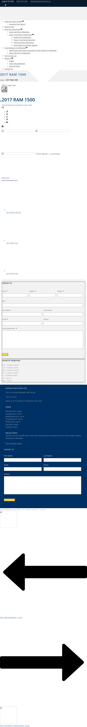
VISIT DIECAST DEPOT (14, 443)
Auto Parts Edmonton (13, 29)
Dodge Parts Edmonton (22, 37)
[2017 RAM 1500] (22, 240)
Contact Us (9, 69)
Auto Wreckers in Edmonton (15, 48)
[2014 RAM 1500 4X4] (22, 210)
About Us (8, 58)
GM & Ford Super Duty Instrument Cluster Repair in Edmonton (33, 50)
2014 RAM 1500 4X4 (13, 212)
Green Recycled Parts (17, 64)
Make (33, 291)
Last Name (48, 310)
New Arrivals (9, 27)
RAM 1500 (5, 178)
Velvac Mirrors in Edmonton (19, 53)
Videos (11, 61)
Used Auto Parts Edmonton (19, 32)
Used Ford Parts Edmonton (24, 42)
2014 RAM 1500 (12, 273)
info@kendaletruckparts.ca (40, 1)
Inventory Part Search (17, 24)
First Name (6, 310)
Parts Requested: (9, 328)
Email (5, 319)
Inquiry (7, 474)
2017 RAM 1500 (12, 243)
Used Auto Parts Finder (13, 21)
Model (60, 291)
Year (4, 291)
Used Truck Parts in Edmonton (20, 35)
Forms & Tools (14, 66)
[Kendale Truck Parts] (16, 105)
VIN (3, 301)
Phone (46, 319)
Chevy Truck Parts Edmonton (24, 40)
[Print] (3, 127)
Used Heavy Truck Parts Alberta (25, 45)
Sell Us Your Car (11, 56)
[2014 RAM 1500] (22, 271)
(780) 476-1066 (22, 1)
